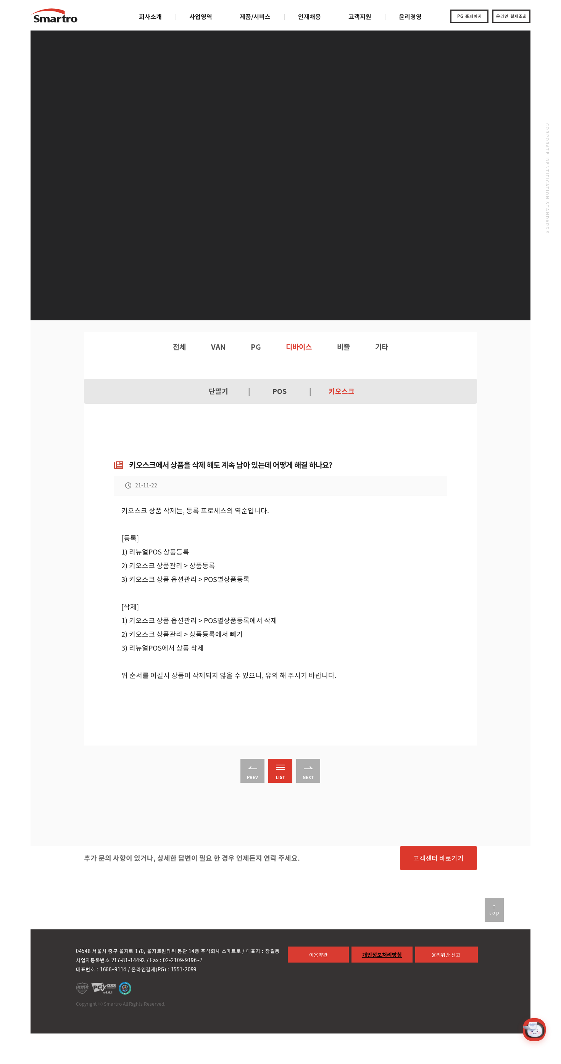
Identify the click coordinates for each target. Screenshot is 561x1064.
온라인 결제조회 (511, 16)
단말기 (218, 391)
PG (256, 346)
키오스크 (342, 391)
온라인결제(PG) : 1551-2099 (164, 969)
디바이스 (299, 346)
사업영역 (200, 16)
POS (279, 391)
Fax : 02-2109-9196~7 (176, 960)
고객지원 (359, 16)
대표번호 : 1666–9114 (101, 969)
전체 (179, 346)
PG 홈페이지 (469, 16)
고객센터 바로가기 (438, 858)
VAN (218, 346)
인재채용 (309, 16)
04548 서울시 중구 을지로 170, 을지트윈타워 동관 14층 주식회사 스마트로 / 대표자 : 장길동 (178, 951)
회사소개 (150, 16)
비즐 (343, 346)
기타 (381, 346)
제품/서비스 (255, 16)
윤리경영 (410, 16)
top (494, 912)
